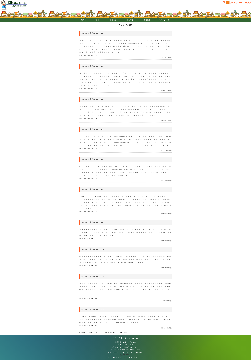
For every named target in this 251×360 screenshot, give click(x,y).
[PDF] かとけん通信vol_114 (88, 118)
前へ (97, 332)
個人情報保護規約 (125, 355)
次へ (126, 332)
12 (119, 332)
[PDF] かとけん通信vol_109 (88, 265)
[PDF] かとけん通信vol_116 (88, 55)
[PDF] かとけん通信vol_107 (88, 325)
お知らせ (113, 20)
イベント (96, 20)
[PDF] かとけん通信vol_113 (88, 148)
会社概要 (147, 20)
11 (116, 332)
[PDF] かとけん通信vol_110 (88, 238)
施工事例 (130, 20)
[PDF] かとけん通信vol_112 (88, 178)
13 (121, 332)
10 (114, 332)
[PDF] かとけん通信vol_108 (88, 298)
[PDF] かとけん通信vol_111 (88, 211)
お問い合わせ (164, 20)
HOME (83, 20)
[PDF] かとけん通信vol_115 (88, 88)
